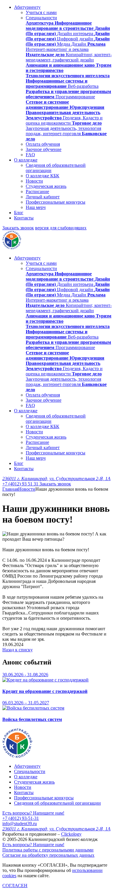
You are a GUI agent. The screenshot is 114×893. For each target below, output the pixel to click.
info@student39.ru (19, 823)
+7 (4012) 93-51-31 (20, 818)
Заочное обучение (43, 149)
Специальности (41, 17)
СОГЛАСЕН (14, 885)
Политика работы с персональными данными (48, 849)
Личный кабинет (43, 196)
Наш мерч (36, 207)
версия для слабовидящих (61, 227)
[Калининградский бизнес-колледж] (17, 756)
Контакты (24, 217)
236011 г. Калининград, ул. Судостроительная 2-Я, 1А (56, 478)
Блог (18, 212)
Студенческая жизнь (46, 186)
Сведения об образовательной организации (57, 803)
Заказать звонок (18, 227)
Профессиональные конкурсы (55, 202)
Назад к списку (17, 649)
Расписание (37, 191)
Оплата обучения (43, 144)
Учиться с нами (41, 12)
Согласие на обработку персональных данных (48, 855)
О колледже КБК (42, 175)
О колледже (25, 159)
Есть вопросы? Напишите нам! (33, 812)
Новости (34, 180)
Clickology (71, 834)
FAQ (30, 154)
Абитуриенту (27, 7)
